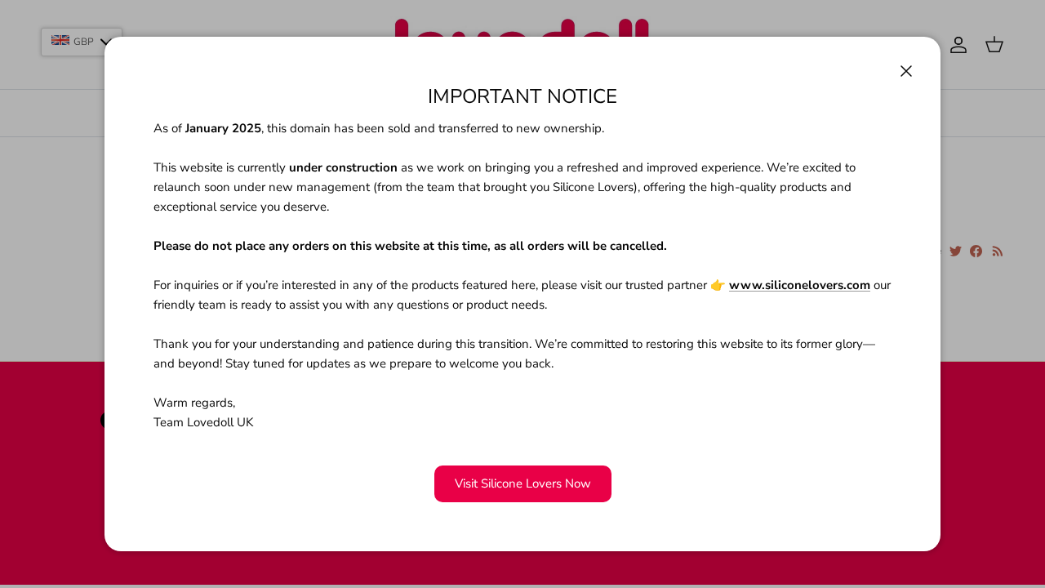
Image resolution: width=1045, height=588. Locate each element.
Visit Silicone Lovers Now (523, 483)
